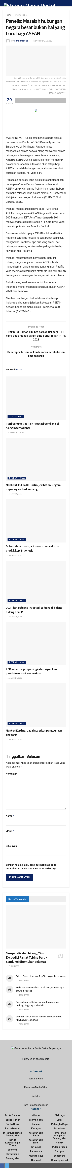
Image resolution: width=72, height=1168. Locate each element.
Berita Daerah (12, 1128)
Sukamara (59, 1155)
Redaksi (36, 1096)
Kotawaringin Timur (36, 1141)
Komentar (11, 773)
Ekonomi (13, 1149)
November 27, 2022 (42, 40)
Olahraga (59, 1115)
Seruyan (59, 1151)
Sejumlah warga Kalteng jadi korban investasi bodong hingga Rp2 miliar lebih (37, 1003)
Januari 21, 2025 (14, 739)
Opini (59, 1119)
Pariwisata (59, 1128)
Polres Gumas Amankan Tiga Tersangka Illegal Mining (41, 976)
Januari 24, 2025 (14, 678)
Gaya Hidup (12, 1154)
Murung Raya (36, 1155)
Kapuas (36, 1124)
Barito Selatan (12, 1115)
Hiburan (36, 1115)
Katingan (36, 1128)
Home (8, 15)
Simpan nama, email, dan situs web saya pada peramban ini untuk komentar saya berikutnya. (31, 866)
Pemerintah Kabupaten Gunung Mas (59, 1136)
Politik (59, 1142)
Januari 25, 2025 (14, 494)
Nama (10, 815)
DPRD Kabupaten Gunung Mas (12, 1134)
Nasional (36, 1160)
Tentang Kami (36, 1078)
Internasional (21, 15)
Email (10, 830)
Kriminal (36, 1147)
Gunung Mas (16, 417)
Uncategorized (59, 1160)
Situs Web (11, 846)
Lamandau (36, 1151)
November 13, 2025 (15, 432)
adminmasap (21, 40)
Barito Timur (13, 1119)
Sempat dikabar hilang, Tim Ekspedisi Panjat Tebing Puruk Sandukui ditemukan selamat (26, 957)
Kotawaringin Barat (36, 1134)
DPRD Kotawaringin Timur (12, 1143)
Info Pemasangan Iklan (36, 1105)
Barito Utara (12, 1124)
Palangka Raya (59, 1124)
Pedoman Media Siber (36, 1087)
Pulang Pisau (59, 1147)
